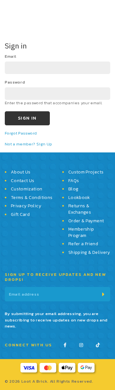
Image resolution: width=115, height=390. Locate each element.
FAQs (73, 181)
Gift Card (20, 214)
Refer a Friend (83, 244)
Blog (73, 189)
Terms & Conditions (31, 198)
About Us (21, 172)
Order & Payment (86, 221)
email (10, 56)
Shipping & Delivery (89, 252)
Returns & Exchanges (79, 209)
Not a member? (20, 144)
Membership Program (81, 232)
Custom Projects (85, 172)
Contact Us (22, 181)
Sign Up (44, 144)
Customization (26, 189)
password (15, 82)
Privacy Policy (26, 206)
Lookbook (79, 198)
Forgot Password (21, 133)
